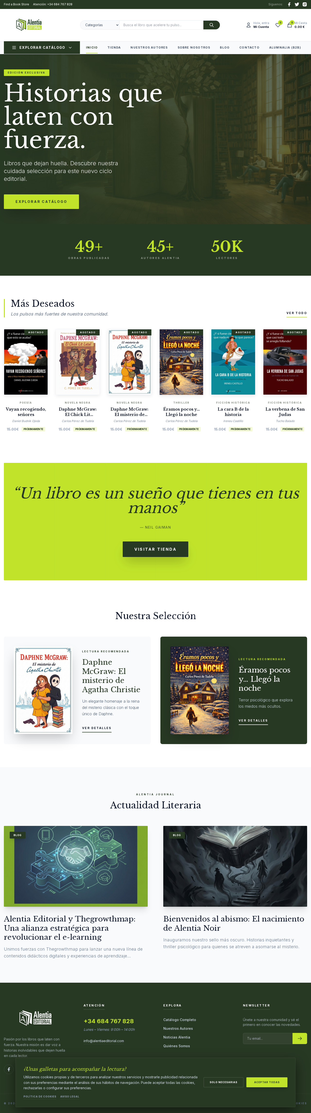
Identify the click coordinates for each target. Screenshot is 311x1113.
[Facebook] (289, 4)
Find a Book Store (16, 4)
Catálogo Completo (179, 1020)
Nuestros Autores (149, 47)
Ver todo (296, 313)
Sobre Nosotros (194, 47)
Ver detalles (97, 728)
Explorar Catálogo (42, 47)
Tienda (114, 47)
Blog (225, 47)
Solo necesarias (223, 1082)
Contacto (249, 47)
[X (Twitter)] (296, 4)
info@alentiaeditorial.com (104, 1041)
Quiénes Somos (176, 1046)
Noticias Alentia (176, 1037)
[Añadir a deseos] (33, 360)
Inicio (92, 47)
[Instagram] (304, 4)
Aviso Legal (69, 1096)
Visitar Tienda (155, 549)
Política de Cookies (40, 1096)
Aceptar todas (267, 1082)
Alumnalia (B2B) (285, 47)
